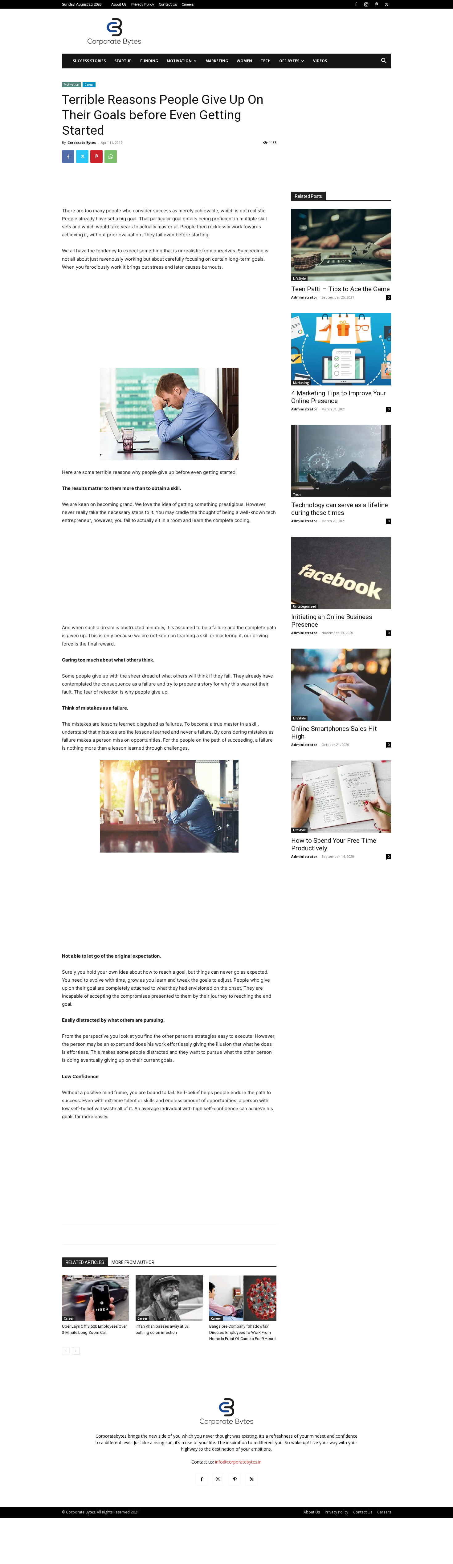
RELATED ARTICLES (85, 1262)
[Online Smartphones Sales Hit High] (341, 685)
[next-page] (76, 1351)
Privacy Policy (142, 4)
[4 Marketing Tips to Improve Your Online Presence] (341, 349)
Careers (188, 4)
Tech (266, 60)
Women (244, 60)
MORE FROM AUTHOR (133, 1262)
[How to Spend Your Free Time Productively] (341, 796)
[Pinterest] (376, 4)
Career (89, 84)
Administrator (304, 297)
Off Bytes (289, 60)
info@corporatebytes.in (238, 1462)
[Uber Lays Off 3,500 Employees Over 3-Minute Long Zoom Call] (95, 1298)
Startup (123, 60)
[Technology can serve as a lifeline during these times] (341, 461)
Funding (149, 60)
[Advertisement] (279, 31)
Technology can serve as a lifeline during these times (339, 508)
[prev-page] (66, 1351)
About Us (118, 4)
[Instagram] (366, 4)
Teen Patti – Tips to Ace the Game (340, 289)
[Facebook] (356, 4)
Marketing (217, 60)
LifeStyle (299, 278)
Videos (320, 60)
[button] (383, 61)
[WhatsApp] (110, 156)
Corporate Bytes (81, 142)
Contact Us (168, 4)
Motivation (179, 60)
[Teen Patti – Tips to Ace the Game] (341, 245)
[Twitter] (386, 4)
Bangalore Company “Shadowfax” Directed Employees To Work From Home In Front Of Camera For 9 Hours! (242, 1332)
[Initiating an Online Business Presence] (341, 573)
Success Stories (89, 60)
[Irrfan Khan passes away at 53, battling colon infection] (169, 1298)
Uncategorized (304, 606)
